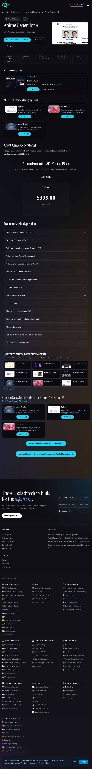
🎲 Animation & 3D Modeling (12, 592)
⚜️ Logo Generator (8, 627)
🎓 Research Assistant (70, 694)
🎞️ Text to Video (37, 592)
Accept (83, 762)
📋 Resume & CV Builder (40, 708)
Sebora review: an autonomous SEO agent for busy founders (68, 541)
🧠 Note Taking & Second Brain (73, 655)
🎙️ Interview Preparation (40, 698)
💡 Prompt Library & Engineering (13, 670)
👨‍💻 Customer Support (39, 690)
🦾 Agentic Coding (38, 645)
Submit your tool (11, 516)
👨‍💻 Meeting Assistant (70, 652)
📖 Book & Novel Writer (10, 648)
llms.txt (4, 560)
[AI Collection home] (6, 4)
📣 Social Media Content (10, 708)
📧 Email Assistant (8, 694)
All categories (6, 535)
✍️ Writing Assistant (8, 677)
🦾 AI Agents (67, 645)
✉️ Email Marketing (8, 698)
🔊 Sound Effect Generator (71, 599)
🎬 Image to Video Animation (42, 588)
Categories (16, 12)
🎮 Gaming (5, 733)
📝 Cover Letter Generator (10, 655)
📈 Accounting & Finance (40, 687)
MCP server (6, 567)
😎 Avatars (5, 599)
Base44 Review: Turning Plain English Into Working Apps (68, 538)
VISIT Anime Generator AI (17, 40)
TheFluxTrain (32, 80)
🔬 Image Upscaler (8, 624)
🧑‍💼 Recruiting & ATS (39, 705)
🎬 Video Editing (38, 602)
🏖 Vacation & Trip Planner (71, 666)
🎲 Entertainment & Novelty (11, 729)
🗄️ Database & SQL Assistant (41, 652)
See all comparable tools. (11, 389)
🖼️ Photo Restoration (9, 631)
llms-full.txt (6, 563)
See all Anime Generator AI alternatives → (46, 443)
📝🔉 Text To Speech (70, 602)
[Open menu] (87, 4)
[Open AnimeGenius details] (11, 126)
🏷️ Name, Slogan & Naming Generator (14, 663)
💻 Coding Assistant (39, 648)
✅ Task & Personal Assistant (72, 663)
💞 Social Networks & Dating (11, 747)
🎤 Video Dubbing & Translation (43, 599)
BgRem (21, 107)
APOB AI (64, 107)
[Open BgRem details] (11, 109)
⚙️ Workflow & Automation (72, 670)
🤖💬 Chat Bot (68, 687)
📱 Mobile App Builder (40, 655)
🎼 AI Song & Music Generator (73, 588)
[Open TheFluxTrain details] (15, 82)
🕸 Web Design (37, 666)
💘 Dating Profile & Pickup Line (12, 726)
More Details (48, 89)
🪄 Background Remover (10, 602)
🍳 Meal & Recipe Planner (71, 648)
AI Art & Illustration (33, 12)
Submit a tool (6, 548)
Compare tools (7, 538)
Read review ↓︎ (39, 40)
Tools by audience (8, 541)
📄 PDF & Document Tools (11, 666)
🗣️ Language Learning (9, 744)
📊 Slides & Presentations (40, 712)
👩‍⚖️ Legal (35, 701)
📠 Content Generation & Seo (11, 652)
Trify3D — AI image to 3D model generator (63, 535)
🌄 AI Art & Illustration (9, 588)
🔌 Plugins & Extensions (40, 659)
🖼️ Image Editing (7, 617)
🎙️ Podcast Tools (68, 595)
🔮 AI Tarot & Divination (10, 722)
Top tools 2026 (7, 545)
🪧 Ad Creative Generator (10, 687)
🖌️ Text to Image (7, 635)
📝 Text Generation (8, 673)
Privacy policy (44, 763)
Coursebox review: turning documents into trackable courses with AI (68, 546)
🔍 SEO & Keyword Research (11, 705)
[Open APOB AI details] (54, 109)
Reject (74, 762)
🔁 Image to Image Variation (11, 620)
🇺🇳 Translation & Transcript (72, 606)
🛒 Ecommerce (37, 694)
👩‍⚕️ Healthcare (6, 740)
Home (7, 12)
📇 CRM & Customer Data (10, 690)
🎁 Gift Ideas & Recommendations (13, 736)
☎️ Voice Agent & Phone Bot (72, 609)
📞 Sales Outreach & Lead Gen (12, 701)
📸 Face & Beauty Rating (10, 606)
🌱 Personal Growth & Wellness (73, 659)
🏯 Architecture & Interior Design (13, 595)
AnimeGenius (23, 124)
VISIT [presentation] (31, 89)
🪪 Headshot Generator (9, 613)
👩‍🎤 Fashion (5, 609)
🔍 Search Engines (69, 698)
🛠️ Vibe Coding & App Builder (42, 663)
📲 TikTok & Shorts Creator (41, 595)
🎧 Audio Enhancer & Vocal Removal (75, 592)
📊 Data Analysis (68, 690)
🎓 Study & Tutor (8, 751)
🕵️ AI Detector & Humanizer (11, 645)
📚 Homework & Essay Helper (12, 659)
